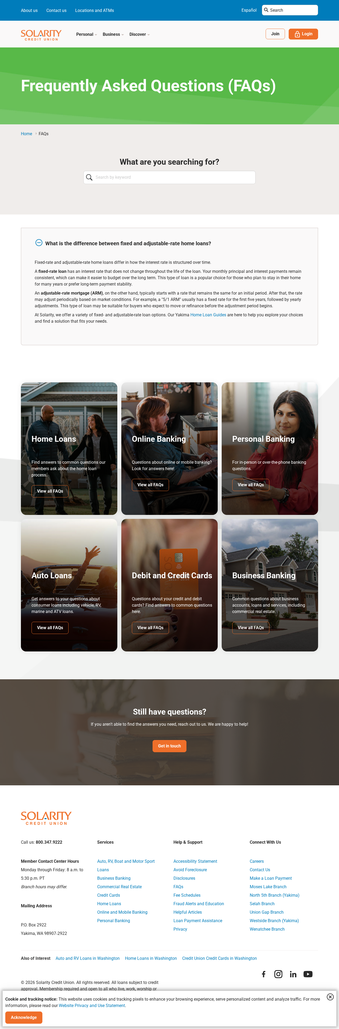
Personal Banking (113, 920)
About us (29, 10)
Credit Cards (108, 895)
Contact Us (260, 869)
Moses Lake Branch (268, 886)
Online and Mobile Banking (122, 912)
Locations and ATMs (94, 10)
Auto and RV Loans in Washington (88, 958)
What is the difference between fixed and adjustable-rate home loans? (128, 243)
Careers (257, 861)
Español (249, 10)
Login (307, 33)
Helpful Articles (187, 912)
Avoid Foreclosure (190, 869)
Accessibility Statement (195, 861)
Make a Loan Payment (271, 878)
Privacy (180, 929)
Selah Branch (262, 903)
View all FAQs (50, 491)
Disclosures (184, 878)
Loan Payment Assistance (197, 920)
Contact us (56, 10)
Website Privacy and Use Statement (92, 1005)
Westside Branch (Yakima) (274, 920)
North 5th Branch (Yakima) (275, 895)
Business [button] (112, 34)
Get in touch (169, 745)
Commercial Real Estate (119, 886)
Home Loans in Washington (151, 958)
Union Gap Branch (267, 912)
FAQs (178, 886)
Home (26, 133)
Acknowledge (24, 1017)
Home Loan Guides (208, 314)
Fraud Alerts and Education (198, 903)
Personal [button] (85, 34)
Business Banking (114, 878)
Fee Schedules (186, 895)
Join (275, 33)
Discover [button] (138, 34)
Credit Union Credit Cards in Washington (219, 958)
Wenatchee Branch (267, 929)
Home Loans (109, 903)
